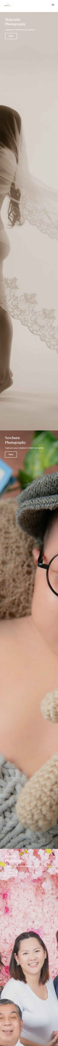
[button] (53, 5)
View (11, 36)
